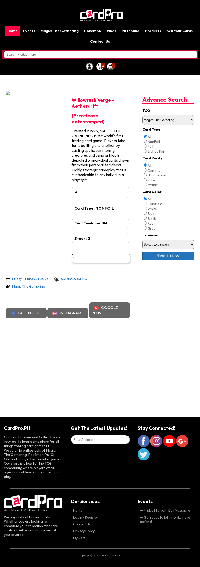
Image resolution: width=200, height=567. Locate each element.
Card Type (151, 129)
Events (29, 31)
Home (12, 31)
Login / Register (85, 517)
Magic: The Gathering (60, 31)
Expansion (151, 235)
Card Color (152, 192)
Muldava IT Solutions (110, 555)
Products (153, 31)
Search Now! (168, 256)
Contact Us (100, 41)
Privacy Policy (84, 531)
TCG (146, 110)
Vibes (111, 31)
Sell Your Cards (180, 31)
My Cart (79, 538)
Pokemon (92, 31)
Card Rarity (152, 158)
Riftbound (130, 31)
